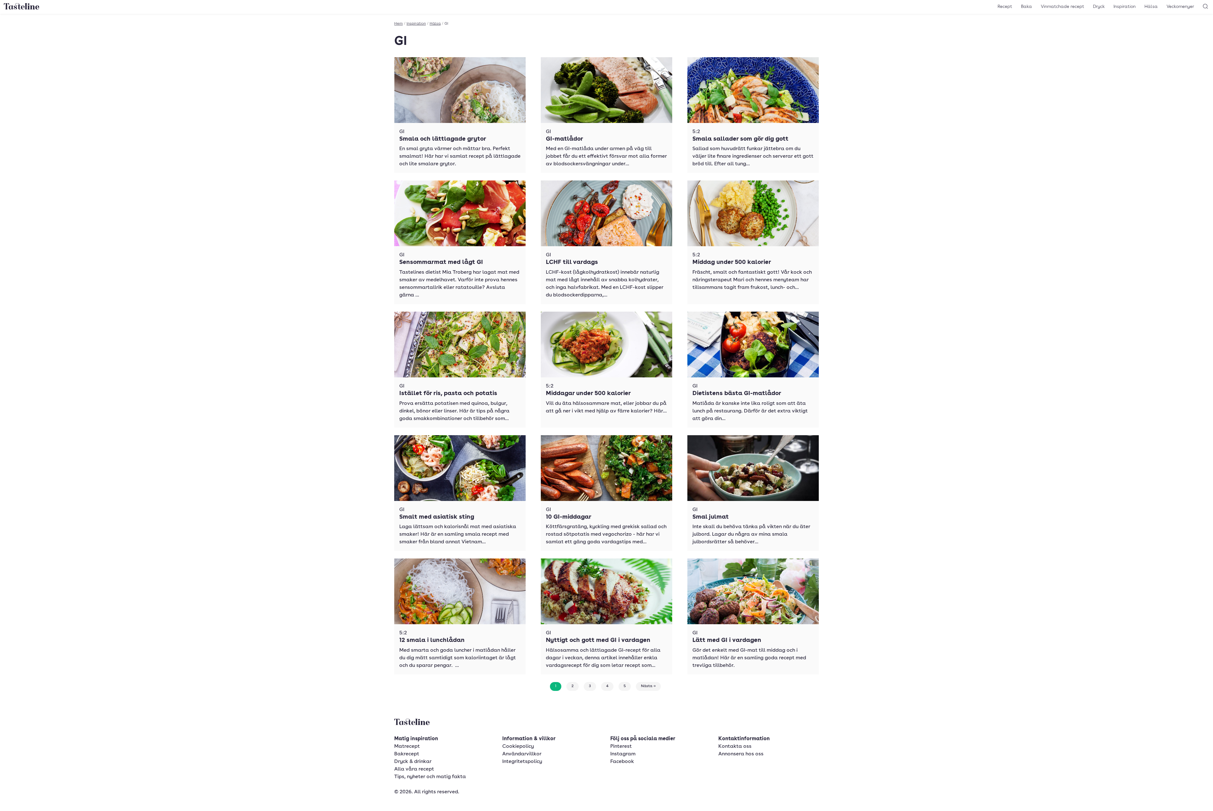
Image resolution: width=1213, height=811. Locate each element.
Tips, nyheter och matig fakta (430, 776)
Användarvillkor (521, 754)
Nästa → (648, 686)
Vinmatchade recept (1062, 6)
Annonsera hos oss (740, 754)
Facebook (622, 761)
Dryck (1099, 6)
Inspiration (1124, 6)
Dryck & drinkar (412, 761)
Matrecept (407, 746)
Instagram (623, 754)
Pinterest (621, 746)
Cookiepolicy (518, 746)
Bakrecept (406, 754)
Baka (1026, 6)
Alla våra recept (414, 769)
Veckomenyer (1180, 6)
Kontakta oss (734, 746)
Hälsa (1151, 6)
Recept (1005, 6)
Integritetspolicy (522, 761)
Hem (398, 24)
